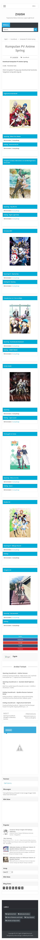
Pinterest (20, 649)
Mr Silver (30, 935)
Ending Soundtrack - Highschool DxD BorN (17, 703)
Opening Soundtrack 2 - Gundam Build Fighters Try (18, 682)
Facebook (20, 639)
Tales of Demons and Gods (14, 917)
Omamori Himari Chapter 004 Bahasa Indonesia (21, 830)
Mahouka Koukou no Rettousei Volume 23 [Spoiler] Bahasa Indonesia (22, 848)
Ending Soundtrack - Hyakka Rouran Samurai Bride (18, 693)
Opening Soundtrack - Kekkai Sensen (15, 673)
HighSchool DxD (11, 914)
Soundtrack (26, 57)
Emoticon (8, 730)
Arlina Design (18, 935)
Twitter (20, 636)
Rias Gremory (8, 838)
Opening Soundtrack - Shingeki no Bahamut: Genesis (9, 717)
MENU (34, 6)
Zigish (15, 656)
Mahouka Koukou (25, 914)
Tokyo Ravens (30, 917)
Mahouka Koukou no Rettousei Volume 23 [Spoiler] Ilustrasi (22, 858)
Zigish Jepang (7, 783)
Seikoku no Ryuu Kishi (13, 920)
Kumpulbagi (15, 211)
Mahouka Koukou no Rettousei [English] (30, 717)
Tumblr (20, 646)
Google (20, 642)
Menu (7, 25)
